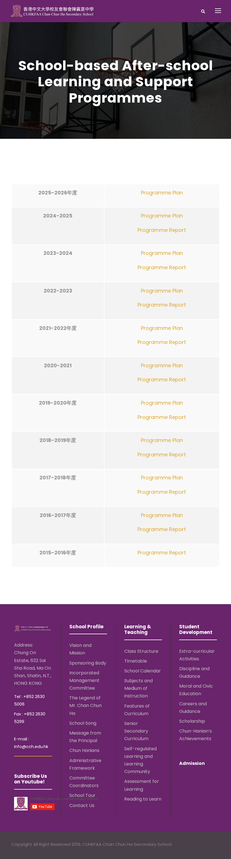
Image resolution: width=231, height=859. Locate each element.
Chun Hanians (84, 750)
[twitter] (206, 845)
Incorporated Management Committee (84, 680)
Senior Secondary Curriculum (136, 731)
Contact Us (81, 805)
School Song (82, 723)
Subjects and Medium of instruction (138, 688)
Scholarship (192, 721)
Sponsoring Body (87, 663)
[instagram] (217, 845)
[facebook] (195, 845)
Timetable (135, 661)
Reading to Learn (142, 799)
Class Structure (141, 651)
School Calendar (142, 671)
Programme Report (161, 230)
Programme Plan (162, 192)
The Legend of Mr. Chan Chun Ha (85, 705)
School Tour (82, 795)
